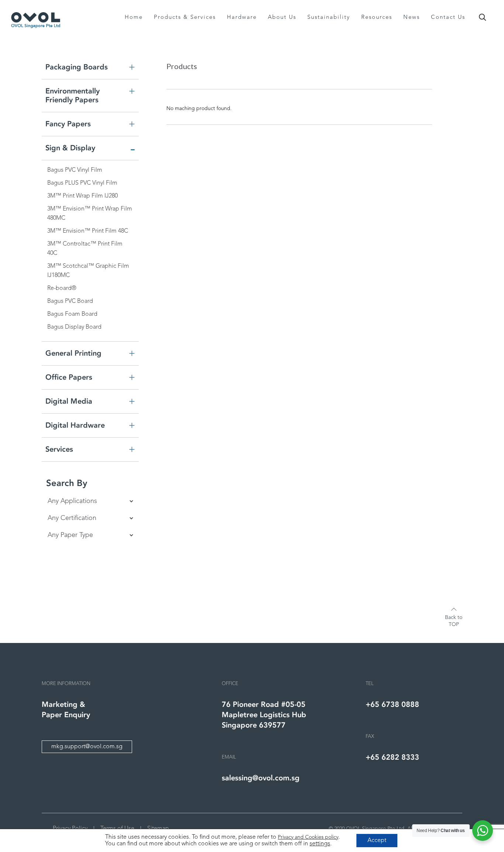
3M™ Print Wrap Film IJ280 (82, 196)
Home (134, 17)
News (411, 17)
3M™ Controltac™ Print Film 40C (84, 248)
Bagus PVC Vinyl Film (74, 170)
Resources (376, 17)
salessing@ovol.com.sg (261, 778)
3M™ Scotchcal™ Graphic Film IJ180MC (88, 270)
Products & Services (185, 17)
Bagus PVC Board (70, 301)
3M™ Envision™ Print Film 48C (87, 231)
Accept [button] (376, 841)
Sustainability (328, 17)
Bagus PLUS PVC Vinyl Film (82, 183)
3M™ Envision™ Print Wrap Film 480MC (89, 213)
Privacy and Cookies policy (308, 837)
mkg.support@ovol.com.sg (86, 747)
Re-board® (61, 288)
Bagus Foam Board (72, 314)
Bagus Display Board (74, 327)
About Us (282, 17)
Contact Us (448, 17)
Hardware (242, 17)
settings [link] (320, 844)
